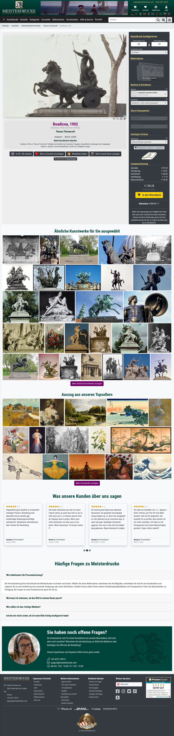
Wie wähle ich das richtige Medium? (23, 606)
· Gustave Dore (93, 697)
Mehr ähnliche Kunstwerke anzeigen (87, 383)
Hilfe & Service (86, 19)
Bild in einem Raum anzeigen (107, 154)
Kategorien (34, 19)
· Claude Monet (93, 685)
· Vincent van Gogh (94, 682)
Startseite (5, 26)
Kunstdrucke (12, 19)
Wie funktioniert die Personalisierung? (24, 575)
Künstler (24, 19)
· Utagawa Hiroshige (95, 694)
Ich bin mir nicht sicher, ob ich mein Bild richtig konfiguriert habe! (37, 615)
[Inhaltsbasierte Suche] (163, 19)
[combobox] (149, 52)
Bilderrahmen (58, 19)
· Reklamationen (38, 697)
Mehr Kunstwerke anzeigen (87, 483)
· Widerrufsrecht (38, 694)
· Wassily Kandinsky (95, 691)
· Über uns (36, 700)
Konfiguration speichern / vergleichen (150, 148)
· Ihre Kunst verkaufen (68, 685)
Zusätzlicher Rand (136, 49)
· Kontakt (36, 682)
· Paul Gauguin (93, 688)
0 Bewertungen (70, 159)
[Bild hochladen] (169, 19)
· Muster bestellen (67, 703)
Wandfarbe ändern (78, 154)
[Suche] (158, 19)
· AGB (35, 688)
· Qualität (64, 691)
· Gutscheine (65, 700)
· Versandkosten (66, 688)
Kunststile (45, 19)
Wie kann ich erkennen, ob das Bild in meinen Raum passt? (34, 598)
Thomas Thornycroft (50, 26)
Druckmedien (72, 19)
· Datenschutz (38, 691)
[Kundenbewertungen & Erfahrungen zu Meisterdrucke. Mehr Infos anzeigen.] (158, 687)
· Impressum (37, 685)
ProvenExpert (15, 540)
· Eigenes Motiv (66, 682)
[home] (4, 19)
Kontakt (98, 19)
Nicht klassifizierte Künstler (31, 26)
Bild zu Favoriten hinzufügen (51, 154)
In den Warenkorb (150, 194)
